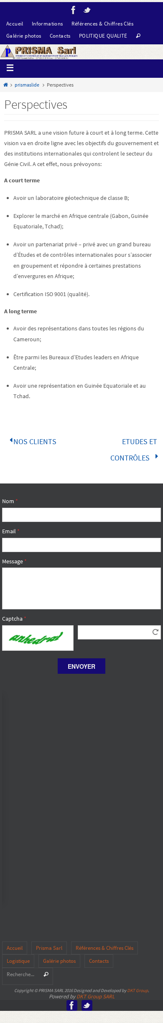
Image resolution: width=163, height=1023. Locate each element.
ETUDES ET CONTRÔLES (133, 446)
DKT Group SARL (95, 991)
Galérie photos (23, 35)
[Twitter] (87, 10)
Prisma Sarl (49, 942)
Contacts (60, 35)
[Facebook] (73, 10)
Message (14, 556)
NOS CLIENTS (34, 440)
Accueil (14, 23)
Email (11, 525)
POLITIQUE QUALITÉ (103, 35)
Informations (47, 23)
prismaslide (27, 85)
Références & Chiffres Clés (102, 23)
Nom (10, 495)
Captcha (14, 613)
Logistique (18, 955)
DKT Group (137, 985)
